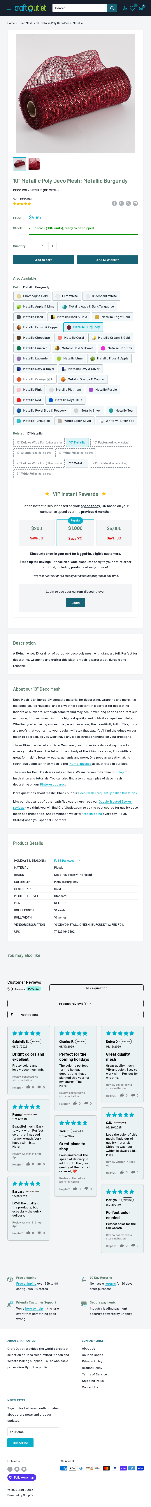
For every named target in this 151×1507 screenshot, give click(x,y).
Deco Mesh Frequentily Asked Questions (107, 793)
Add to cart (43, 260)
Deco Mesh (26, 23)
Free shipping (26, 1283)
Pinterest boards (52, 784)
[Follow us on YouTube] (17, 1469)
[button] (22, 204)
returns (110, 1283)
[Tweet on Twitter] (128, 203)
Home (11, 23)
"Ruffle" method (80, 763)
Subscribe (20, 1443)
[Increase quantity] (52, 246)
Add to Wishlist (107, 260)
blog (120, 772)
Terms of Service (94, 1374)
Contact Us (90, 1387)
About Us (88, 1348)
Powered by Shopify (20, 1495)
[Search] (112, 8)
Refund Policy (92, 1368)
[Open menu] (9, 8)
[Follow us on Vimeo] (24, 1469)
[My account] (125, 8)
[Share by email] (135, 203)
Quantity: (20, 246)
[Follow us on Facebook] (10, 1469)
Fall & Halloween (65, 860)
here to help (34, 1308)
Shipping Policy (93, 1381)
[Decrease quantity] (33, 246)
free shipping (92, 814)
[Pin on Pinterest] (121, 203)
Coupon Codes (92, 1355)
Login (75, 603)
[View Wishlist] (132, 8)
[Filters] (11, 1014)
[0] (140, 8)
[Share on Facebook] (114, 203)
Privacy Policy (92, 1361)
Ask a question (96, 988)
